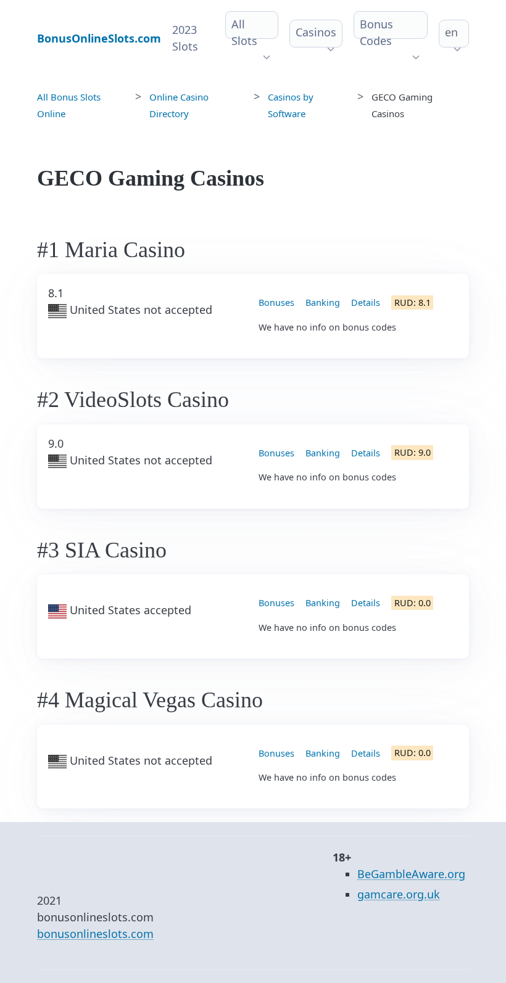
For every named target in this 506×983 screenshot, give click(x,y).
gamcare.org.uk (398, 894)
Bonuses (276, 302)
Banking (322, 302)
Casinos (316, 32)
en (451, 32)
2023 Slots (185, 38)
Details (365, 302)
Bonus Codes (376, 32)
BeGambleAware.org (411, 873)
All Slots (244, 32)
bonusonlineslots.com (95, 933)
